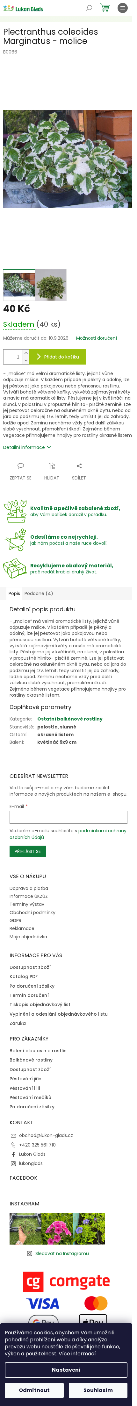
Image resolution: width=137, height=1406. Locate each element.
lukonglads (31, 1163)
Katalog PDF (24, 977)
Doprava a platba (29, 888)
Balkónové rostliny (31, 1060)
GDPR (15, 920)
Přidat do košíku (61, 357)
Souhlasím (98, 1390)
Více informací (77, 1353)
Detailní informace (24, 447)
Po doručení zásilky (32, 986)
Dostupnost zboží (30, 967)
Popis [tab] (14, 593)
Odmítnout (34, 1390)
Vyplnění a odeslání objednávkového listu (59, 1014)
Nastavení (66, 1370)
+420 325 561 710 (37, 1145)
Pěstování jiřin (25, 1079)
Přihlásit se (28, 851)
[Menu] (122, 8)
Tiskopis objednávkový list (40, 1005)
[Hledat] (89, 8)
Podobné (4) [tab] (39, 593)
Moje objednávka (28, 937)
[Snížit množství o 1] (26, 360)
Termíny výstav (27, 904)
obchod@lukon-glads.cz (46, 1135)
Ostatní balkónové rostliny (70, 719)
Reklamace (22, 928)
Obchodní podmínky (32, 912)
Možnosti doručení (96, 338)
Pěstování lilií (25, 1088)
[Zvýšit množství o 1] (26, 353)
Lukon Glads (32, 1154)
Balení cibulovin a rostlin (38, 1051)
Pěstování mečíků (30, 1098)
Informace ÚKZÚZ (29, 896)
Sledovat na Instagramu (62, 1253)
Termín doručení (29, 995)
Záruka (18, 1023)
